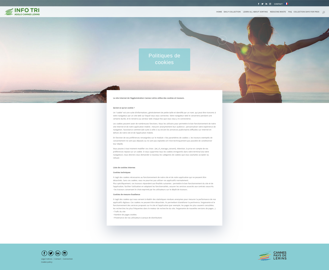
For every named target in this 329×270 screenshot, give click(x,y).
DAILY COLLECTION (232, 12)
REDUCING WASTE (278, 12)
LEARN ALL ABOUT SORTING (255, 12)
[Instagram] (270, 4)
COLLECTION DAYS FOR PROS (306, 12)
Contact (57, 259)
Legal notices (46, 259)
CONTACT (278, 4)
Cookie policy (46, 262)
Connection (68, 259)
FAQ (290, 12)
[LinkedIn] (266, 4)
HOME (219, 12)
